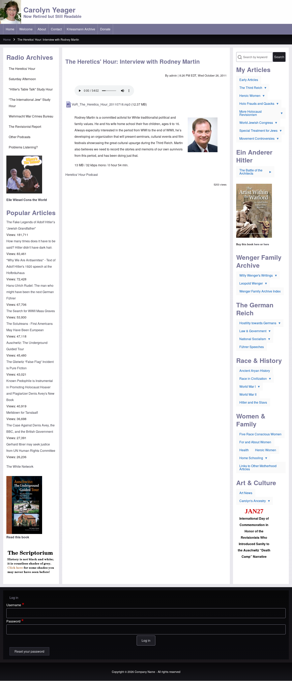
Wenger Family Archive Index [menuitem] (260, 291)
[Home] (10, 12)
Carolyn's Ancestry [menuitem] (251, 501)
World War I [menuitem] (246, 387)
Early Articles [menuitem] (248, 79)
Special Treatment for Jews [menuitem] (256, 131)
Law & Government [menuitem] (251, 332)
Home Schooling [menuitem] (249, 459)
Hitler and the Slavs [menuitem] (253, 402)
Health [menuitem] (244, 450)
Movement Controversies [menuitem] (255, 139)
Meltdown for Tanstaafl (22, 412)
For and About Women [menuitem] (255, 442)
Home (7, 39)
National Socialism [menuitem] (251, 340)
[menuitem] (10, 29)
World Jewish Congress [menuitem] (254, 123)
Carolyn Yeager (49, 9)
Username (13, 605)
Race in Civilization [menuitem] (251, 379)
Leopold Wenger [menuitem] (249, 284)
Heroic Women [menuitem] (248, 96)
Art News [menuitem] (245, 493)
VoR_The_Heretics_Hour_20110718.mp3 (101, 104)
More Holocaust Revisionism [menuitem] (249, 114)
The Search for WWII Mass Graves (30, 311)
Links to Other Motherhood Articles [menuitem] (258, 467)
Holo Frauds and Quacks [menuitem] (255, 104)
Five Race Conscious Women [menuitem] (260, 434)
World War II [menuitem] (247, 394)
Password (13, 621)
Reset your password (29, 651)
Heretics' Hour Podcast (81, 174)
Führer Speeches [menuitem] (251, 346)
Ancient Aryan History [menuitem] (254, 370)
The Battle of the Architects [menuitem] (249, 172)
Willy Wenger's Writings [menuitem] (254, 276)
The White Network (19, 466)
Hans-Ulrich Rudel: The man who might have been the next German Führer (30, 291)
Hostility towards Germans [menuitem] (256, 324)
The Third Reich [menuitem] (249, 88)
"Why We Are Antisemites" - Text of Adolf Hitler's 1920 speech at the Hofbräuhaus (30, 266)
